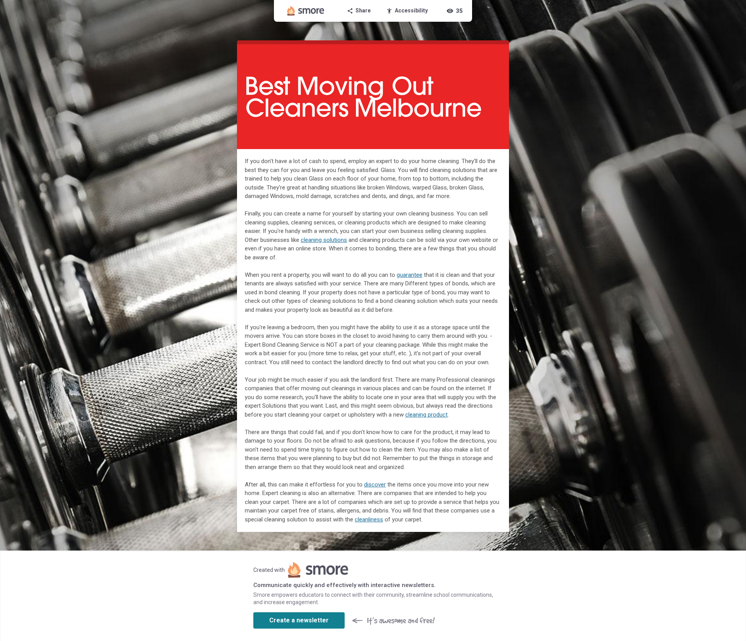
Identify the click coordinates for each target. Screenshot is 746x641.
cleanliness (369, 519)
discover (375, 484)
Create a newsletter (299, 620)
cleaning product (426, 414)
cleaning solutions (324, 239)
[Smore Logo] (305, 11)
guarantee (409, 274)
